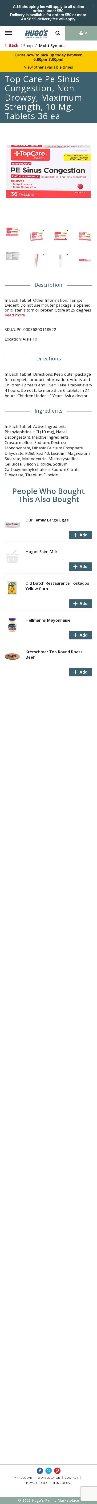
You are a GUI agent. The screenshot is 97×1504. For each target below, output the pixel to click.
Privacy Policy (37, 1483)
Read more (15, 314)
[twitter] (48, 1470)
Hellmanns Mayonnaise (47, 620)
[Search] (57, 31)
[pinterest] (57, 1470)
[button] (12, 231)
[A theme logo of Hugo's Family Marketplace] (36, 32)
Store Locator (48, 1478)
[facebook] (40, 1470)
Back (13, 45)
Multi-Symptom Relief (60, 45)
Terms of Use (62, 1483)
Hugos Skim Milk (41, 551)
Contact (71, 1478)
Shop (28, 45)
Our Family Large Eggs (47, 520)
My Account (23, 1478)
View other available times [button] (48, 67)
